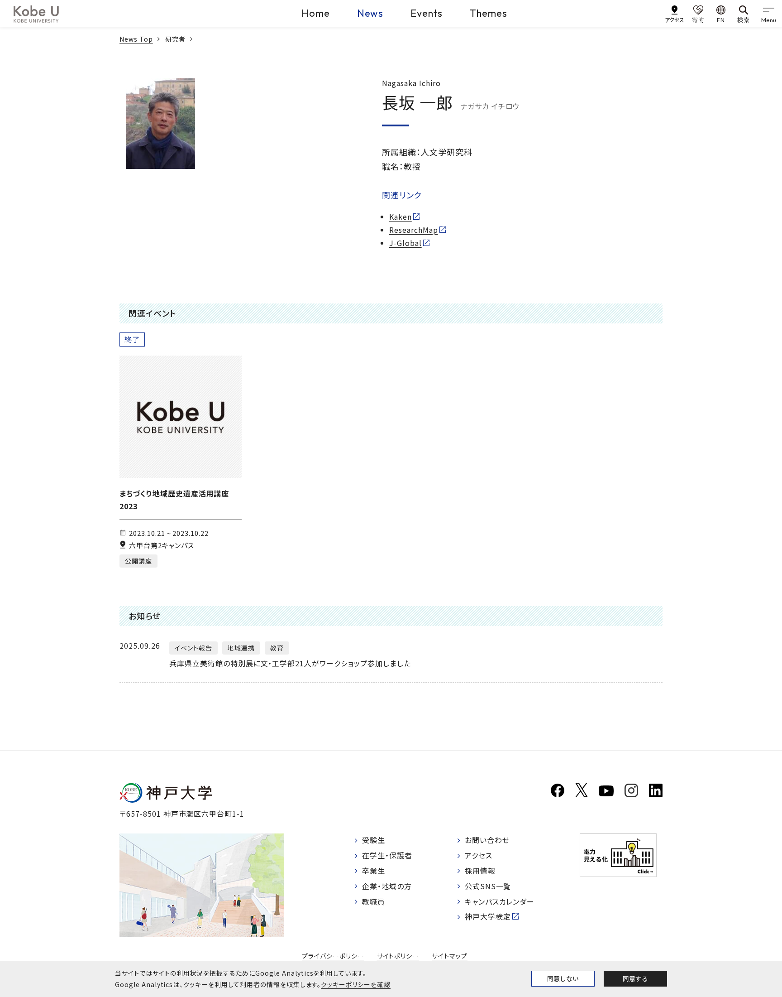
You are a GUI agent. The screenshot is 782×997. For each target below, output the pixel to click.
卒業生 (373, 870)
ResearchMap (413, 229)
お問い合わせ (487, 839)
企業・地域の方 (387, 886)
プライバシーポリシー (333, 955)
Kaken (400, 216)
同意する (635, 978)
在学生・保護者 (387, 855)
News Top (136, 38)
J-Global (405, 242)
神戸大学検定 (488, 916)
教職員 (373, 901)
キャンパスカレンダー (500, 901)
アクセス (478, 855)
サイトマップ (449, 955)
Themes (488, 13)
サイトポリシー (398, 955)
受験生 (373, 839)
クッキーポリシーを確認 (356, 984)
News (370, 13)
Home (315, 13)
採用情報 (480, 870)
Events (426, 13)
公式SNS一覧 (488, 886)
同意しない (563, 978)
